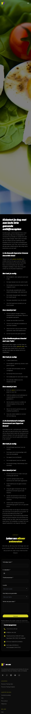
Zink (2, 698)
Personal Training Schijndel (8, 687)
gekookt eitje (20, 346)
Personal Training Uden (7, 684)
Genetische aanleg (6, 695)
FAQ (2, 712)
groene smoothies (17, 259)
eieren (13, 390)
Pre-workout (4, 701)
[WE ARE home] (3, 3)
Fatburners (4, 704)
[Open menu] (28, 3)
